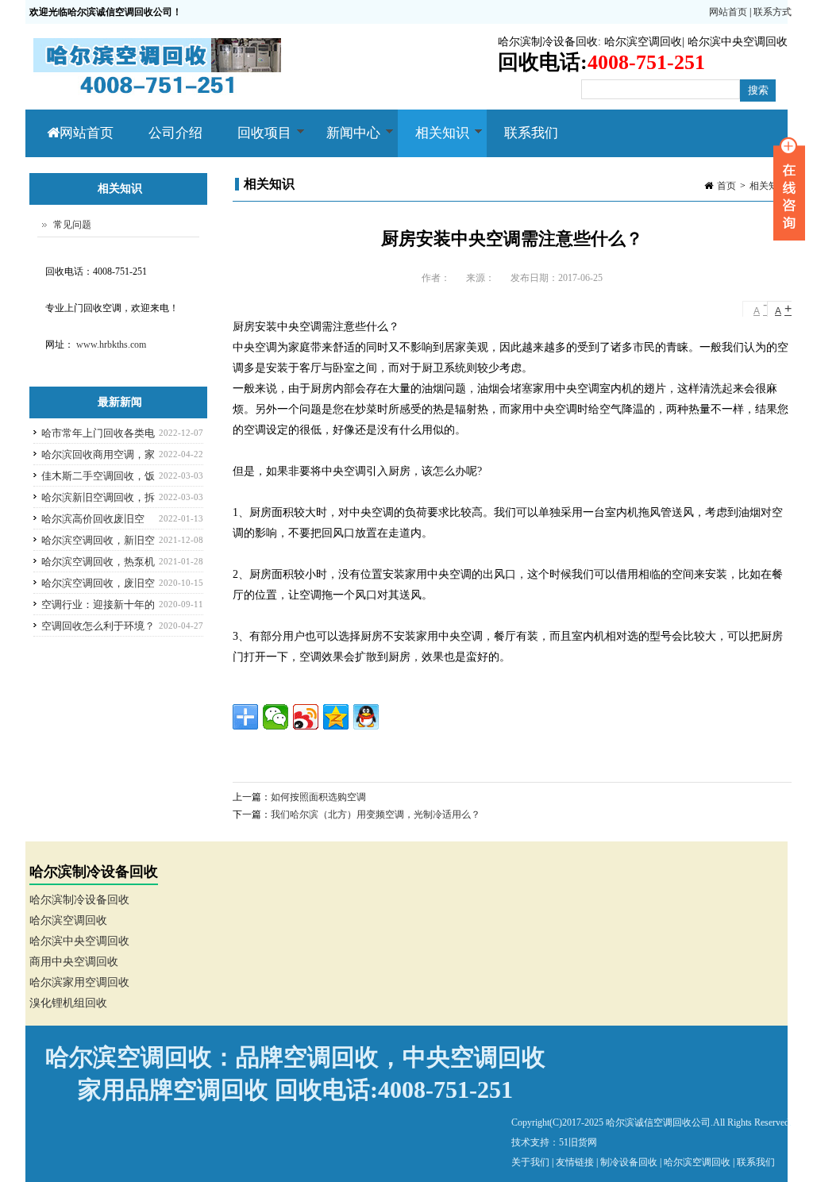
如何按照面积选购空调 (318, 797)
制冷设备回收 (628, 1162)
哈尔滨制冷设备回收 (548, 42)
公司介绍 (175, 133)
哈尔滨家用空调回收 (79, 982)
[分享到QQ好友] (366, 717)
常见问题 (72, 224)
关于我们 (530, 1162)
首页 (726, 185)
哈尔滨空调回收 (643, 42)
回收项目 (255, 141)
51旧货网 (578, 1142)
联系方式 (772, 11)
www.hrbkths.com (111, 344)
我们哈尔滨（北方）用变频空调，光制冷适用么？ (375, 814)
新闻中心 (344, 141)
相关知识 (433, 141)
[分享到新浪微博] (305, 717)
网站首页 (728, 11)
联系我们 (531, 133)
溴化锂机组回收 (68, 1003)
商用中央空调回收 (73, 962)
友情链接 (575, 1162)
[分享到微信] (275, 717)
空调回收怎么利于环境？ (98, 626)
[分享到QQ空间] (336, 717)
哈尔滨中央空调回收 (738, 42)
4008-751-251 (445, 1089)
